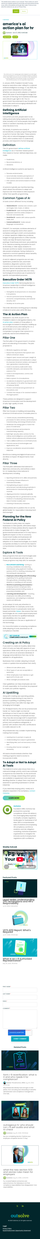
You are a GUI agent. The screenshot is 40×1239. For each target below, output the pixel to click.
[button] (17, 1207)
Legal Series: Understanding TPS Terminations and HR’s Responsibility (18, 901)
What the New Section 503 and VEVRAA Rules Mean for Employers (18, 1172)
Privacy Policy (7, 1228)
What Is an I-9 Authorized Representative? (17, 959)
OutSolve (9, 33)
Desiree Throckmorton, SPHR (15, 1083)
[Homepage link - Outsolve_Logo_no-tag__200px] (20, 1217)
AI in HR (15, 37)
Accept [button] (16, 11)
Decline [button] (24, 11)
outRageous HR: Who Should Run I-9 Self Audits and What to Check (18, 1127)
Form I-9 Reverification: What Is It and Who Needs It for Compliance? (20, 1077)
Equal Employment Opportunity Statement (17, 1230)
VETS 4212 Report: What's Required (17, 931)
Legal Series (7, 37)
